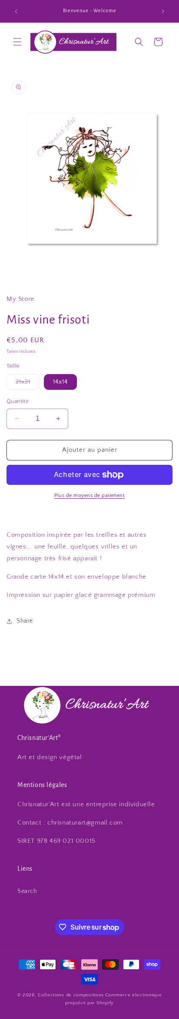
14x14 (60, 381)
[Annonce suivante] (162, 11)
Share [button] (25, 620)
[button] (17, 41)
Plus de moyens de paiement (89, 495)
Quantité (18, 401)
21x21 (28, 384)
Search (27, 891)
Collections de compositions (71, 995)
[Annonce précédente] (16, 11)
